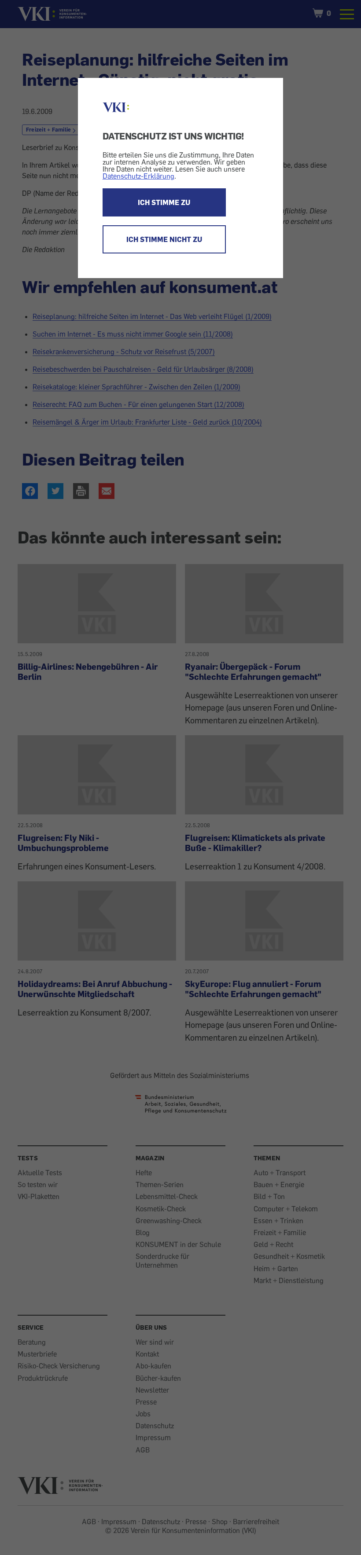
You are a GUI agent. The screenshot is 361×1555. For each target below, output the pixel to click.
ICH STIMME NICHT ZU (164, 239)
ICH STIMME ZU (164, 202)
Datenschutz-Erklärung (138, 176)
